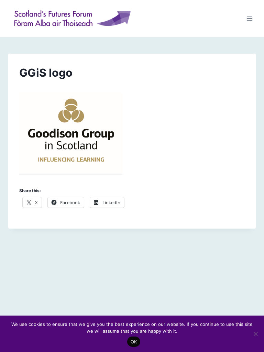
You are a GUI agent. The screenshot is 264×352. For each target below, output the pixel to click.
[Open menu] (249, 18)
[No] (255, 333)
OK (134, 341)
